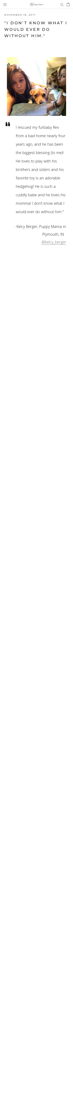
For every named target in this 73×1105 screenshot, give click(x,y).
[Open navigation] (5, 4)
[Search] (62, 4)
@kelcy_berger (54, 241)
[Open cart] (68, 4)
